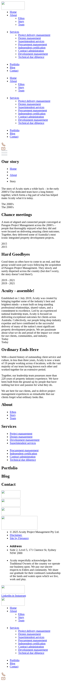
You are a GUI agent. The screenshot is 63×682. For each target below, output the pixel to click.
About (13, 15)
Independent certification (32, 47)
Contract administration (31, 50)
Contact (14, 70)
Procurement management (32, 44)
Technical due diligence (31, 57)
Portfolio (14, 64)
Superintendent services (31, 41)
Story (21, 21)
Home (13, 11)
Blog (12, 67)
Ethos (21, 18)
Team (21, 24)
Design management (29, 38)
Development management (33, 53)
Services (14, 31)
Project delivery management (34, 35)
